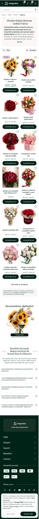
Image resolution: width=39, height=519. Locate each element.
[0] (24, 3)
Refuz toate (11, 514)
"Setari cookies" (14, 506)
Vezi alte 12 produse (19, 285)
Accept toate (28, 514)
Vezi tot (19, 42)
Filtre (8, 50)
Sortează (33, 50)
